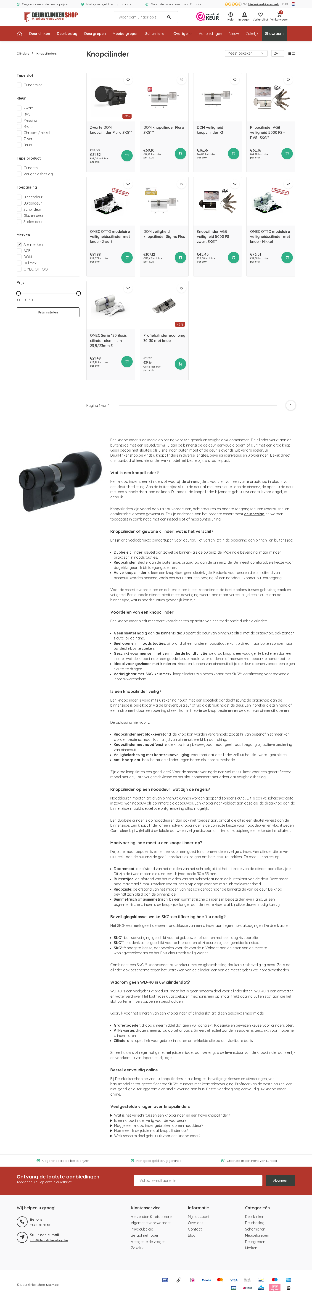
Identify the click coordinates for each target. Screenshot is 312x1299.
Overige (180, 33)
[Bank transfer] (247, 1280)
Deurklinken (39, 33)
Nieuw (234, 33)
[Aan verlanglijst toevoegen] (128, 79)
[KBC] (261, 1288)
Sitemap (52, 1284)
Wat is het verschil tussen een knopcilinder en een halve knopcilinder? (172, 1115)
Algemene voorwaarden (151, 1222)
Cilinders (23, 53)
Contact (195, 1229)
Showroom (274, 33)
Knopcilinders (47, 53)
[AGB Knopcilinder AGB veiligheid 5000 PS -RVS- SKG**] (271, 97)
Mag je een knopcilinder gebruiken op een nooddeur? (158, 1125)
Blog (192, 1235)
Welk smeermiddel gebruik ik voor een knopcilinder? (157, 1135)
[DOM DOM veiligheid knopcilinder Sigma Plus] (164, 201)
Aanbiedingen (210, 33)
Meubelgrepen (125, 33)
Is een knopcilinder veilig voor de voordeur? (150, 1120)
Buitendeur (33, 203)
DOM (28, 257)
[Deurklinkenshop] (51, 17)
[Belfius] (247, 1288)
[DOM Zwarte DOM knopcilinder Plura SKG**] (111, 97)
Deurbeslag (67, 33)
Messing (30, 120)
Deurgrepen (95, 33)
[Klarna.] (274, 1288)
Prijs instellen (48, 312)
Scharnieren (156, 33)
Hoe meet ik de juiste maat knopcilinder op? (151, 1130)
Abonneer (280, 1180)
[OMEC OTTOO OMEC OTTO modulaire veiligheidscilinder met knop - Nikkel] (271, 201)
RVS (27, 114)
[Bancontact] (261, 1280)
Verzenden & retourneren (152, 1216)
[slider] (18, 293)
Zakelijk (252, 33)
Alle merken (33, 244)
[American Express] (288, 1280)
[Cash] (179, 1280)
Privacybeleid (142, 1229)
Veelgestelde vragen (148, 1241)
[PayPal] (206, 1280)
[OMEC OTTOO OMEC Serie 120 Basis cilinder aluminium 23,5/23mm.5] (111, 305)
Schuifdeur (32, 209)
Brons (28, 126)
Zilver (28, 139)
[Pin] (165, 1280)
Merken (251, 1248)
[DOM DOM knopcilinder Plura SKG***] (164, 97)
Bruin (28, 145)
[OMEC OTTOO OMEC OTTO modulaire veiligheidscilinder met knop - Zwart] (111, 201)
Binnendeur (33, 197)
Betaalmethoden (145, 1235)
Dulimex (30, 263)
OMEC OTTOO (36, 269)
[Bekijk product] (127, 155)
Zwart (29, 108)
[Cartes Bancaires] (233, 1288)
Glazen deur (34, 215)
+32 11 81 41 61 (40, 1224)
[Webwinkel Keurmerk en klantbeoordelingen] (207, 17)
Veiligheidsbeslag (38, 174)
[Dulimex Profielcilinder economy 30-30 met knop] (164, 305)
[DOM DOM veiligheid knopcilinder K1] (217, 97)
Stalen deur (33, 221)
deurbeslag (254, 514)
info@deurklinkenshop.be (49, 1240)
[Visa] (233, 1280)
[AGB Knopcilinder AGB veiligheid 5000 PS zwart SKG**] (217, 201)
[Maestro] (274, 1280)
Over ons (195, 1222)
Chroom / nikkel (37, 132)
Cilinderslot (33, 85)
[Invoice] (288, 1288)
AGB (27, 250)
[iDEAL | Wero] (192, 1280)
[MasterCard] (220, 1280)
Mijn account (198, 1216)
